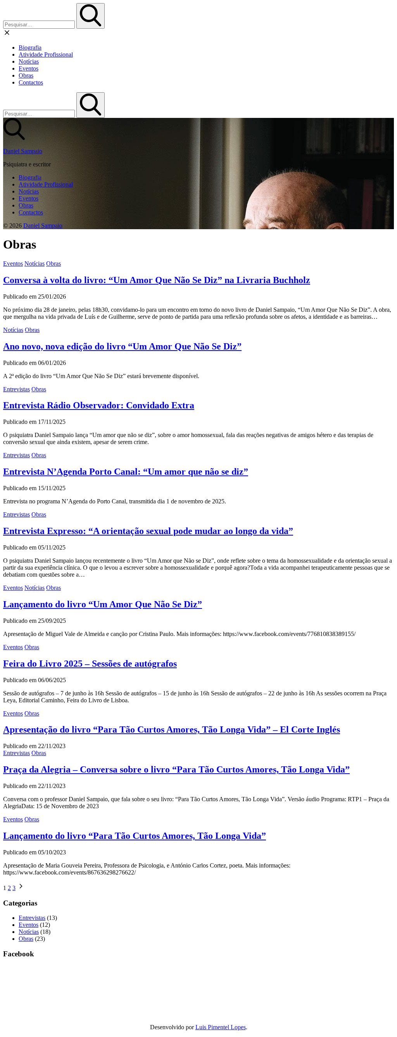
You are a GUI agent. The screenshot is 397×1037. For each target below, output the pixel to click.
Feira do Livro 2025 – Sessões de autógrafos (90, 663)
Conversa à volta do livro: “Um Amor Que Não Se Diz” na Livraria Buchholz (156, 280)
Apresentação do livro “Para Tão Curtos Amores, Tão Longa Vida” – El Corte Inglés (171, 729)
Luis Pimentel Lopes (220, 1027)
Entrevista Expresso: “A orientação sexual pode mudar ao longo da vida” (148, 531)
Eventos (28, 68)
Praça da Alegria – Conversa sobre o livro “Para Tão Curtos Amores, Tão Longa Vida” (176, 769)
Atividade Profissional (46, 54)
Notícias (29, 61)
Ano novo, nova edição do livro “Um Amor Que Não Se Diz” (122, 346)
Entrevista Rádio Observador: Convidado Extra (98, 405)
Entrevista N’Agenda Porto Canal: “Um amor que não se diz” (125, 472)
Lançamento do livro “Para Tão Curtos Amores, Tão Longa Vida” (134, 836)
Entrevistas (16, 389)
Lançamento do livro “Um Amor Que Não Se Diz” (102, 604)
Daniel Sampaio (22, 151)
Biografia (30, 47)
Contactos (31, 82)
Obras (26, 75)
